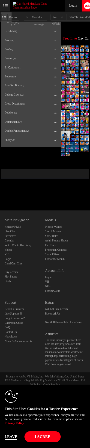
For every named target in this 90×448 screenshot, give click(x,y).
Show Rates (51, 236)
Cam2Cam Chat (13, 263)
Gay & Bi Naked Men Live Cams (63, 322)
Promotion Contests (56, 249)
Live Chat (10, 231)
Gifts (48, 286)
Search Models (53, 231)
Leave (11, 437)
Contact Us (11, 332)
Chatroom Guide (14, 322)
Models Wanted (53, 226)
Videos (8, 249)
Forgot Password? (15, 318)
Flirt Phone (11, 276)
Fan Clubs (50, 245)
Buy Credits (11, 272)
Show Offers (52, 254)
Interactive (10, 236)
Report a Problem (14, 309)
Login (73, 5)
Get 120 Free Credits (56, 309)
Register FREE (13, 226)
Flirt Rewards (52, 290)
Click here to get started (58, 364)
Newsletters (11, 336)
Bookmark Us (52, 313)
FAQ (7, 327)
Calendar (9, 240)
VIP (7, 254)
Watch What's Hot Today (18, 245)
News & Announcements (18, 341)
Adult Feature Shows (56, 240)
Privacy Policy (14, 423)
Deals (8, 281)
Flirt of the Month (55, 259)
